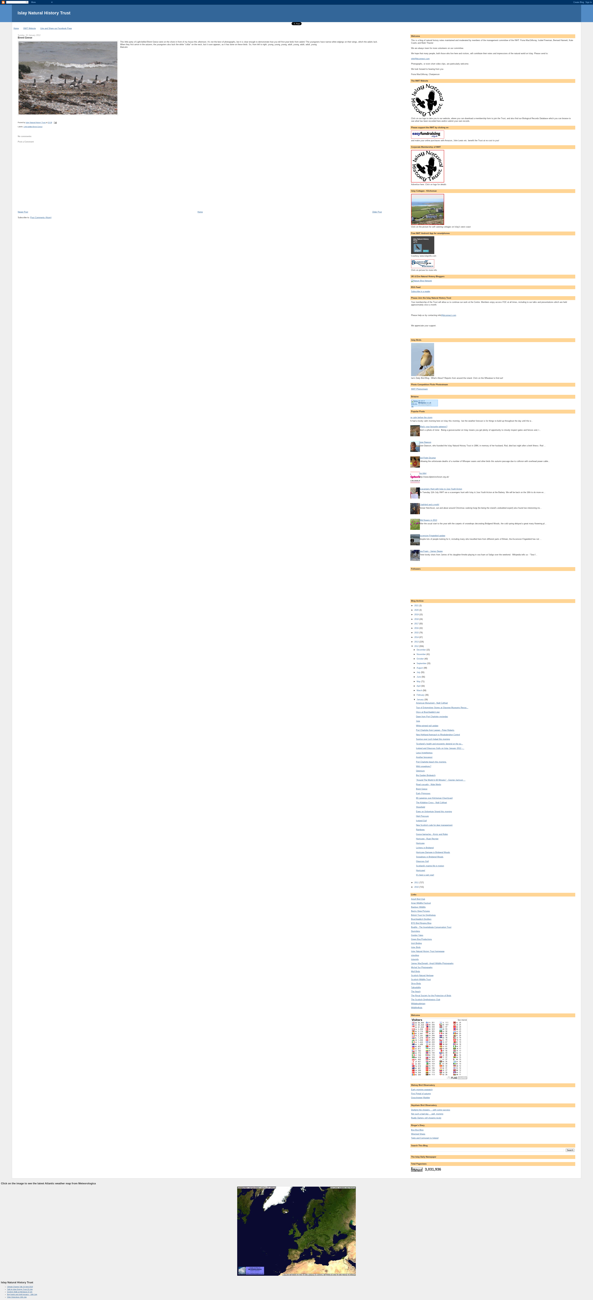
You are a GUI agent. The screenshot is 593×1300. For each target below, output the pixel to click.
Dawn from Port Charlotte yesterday (432, 716)
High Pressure (422, 816)
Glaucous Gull (422, 861)
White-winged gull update (427, 726)
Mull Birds (415, 971)
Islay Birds (416, 947)
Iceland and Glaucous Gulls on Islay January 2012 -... (440, 748)
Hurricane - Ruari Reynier (427, 839)
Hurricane (420, 843)
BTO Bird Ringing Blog (421, 923)
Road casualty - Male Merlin (428, 784)
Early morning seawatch (422, 1089)
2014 (416, 637)
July (419, 672)
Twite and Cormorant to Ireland (424, 1138)
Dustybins (415, 931)
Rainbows (420, 829)
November (421, 654)
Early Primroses (423, 793)
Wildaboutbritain (418, 1003)
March (420, 690)
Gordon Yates (417, 935)
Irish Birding (416, 943)
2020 (416, 610)
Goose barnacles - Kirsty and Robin (432, 834)
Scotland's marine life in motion (430, 866)
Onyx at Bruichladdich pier (428, 712)
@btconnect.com (448, 315)
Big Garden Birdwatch (425, 775)
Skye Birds (416, 983)
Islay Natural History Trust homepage (427, 951)
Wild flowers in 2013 (428, 520)
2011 (416, 882)
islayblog (415, 955)
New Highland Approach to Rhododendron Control (438, 735)
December (421, 650)
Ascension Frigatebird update (432, 535)
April (419, 686)
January (420, 699)
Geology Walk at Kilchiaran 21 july (19, 1292)
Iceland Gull (421, 820)
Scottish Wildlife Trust (421, 979)
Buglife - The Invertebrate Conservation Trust (431, 927)
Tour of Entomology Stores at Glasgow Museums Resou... (442, 707)
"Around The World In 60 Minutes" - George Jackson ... (440, 780)
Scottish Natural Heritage (422, 975)
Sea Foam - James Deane (431, 551)
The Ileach (416, 991)
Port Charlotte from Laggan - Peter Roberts (435, 730)
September (422, 663)
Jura (418, 721)
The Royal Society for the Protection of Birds (431, 995)
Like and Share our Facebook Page (56, 28)
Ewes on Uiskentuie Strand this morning (434, 811)
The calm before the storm (420, 417)
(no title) (422, 473)
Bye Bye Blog (417, 1130)
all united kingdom (424, 405)
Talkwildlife (416, 987)
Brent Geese (421, 789)
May (419, 681)
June (419, 677)
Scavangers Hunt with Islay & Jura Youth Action (440, 489)
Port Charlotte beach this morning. (431, 762)
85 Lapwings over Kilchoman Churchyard (434, 798)
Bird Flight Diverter (427, 458)
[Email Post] (55, 122)
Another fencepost (424, 757)
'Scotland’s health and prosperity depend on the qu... (439, 744)
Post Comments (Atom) (40, 217)
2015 (416, 632)
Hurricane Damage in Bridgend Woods (433, 852)
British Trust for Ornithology (423, 915)
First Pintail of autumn (421, 1093)
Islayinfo (415, 959)
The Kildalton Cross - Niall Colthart (431, 802)
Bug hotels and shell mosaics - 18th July (22, 1294)
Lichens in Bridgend (425, 848)
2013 (416, 642)
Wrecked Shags (418, 1134)
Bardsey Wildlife (418, 907)
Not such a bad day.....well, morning (427, 1114)
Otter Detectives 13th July (17, 1297)
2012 (416, 646)
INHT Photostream (419, 389)
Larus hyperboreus (424, 753)
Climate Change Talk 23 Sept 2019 (20, 1287)
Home (16, 28)
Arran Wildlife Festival (421, 903)
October (420, 659)
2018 (416, 619)
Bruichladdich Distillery (421, 919)
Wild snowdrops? (423, 766)
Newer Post (23, 212)
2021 (416, 605)
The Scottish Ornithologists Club (425, 999)
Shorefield (420, 807)
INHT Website (29, 28)
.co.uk (424, 403)
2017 (416, 623)
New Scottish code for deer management (434, 825)
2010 (416, 887)
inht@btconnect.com (420, 59)
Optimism (420, 771)
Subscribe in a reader (420, 291)
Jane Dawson (425, 442)
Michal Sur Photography (422, 967)
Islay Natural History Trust (44, 13)
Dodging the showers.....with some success (430, 1110)
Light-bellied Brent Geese (33, 127)
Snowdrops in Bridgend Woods (429, 857)
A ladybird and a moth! (429, 504)
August (420, 668)
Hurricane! (420, 870)
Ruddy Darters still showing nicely (426, 1118)
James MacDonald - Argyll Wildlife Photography (432, 963)
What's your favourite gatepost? (433, 426)
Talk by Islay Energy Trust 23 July (20, 1289)
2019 (416, 614)
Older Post (377, 212)
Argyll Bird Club (418, 899)
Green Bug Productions (421, 939)
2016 (416, 628)
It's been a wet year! (425, 875)
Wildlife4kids (416, 1007)
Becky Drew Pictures (420, 911)
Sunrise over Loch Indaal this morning (433, 739)
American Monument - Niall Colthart (432, 703)
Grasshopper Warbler (420, 1097)
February (421, 695)
